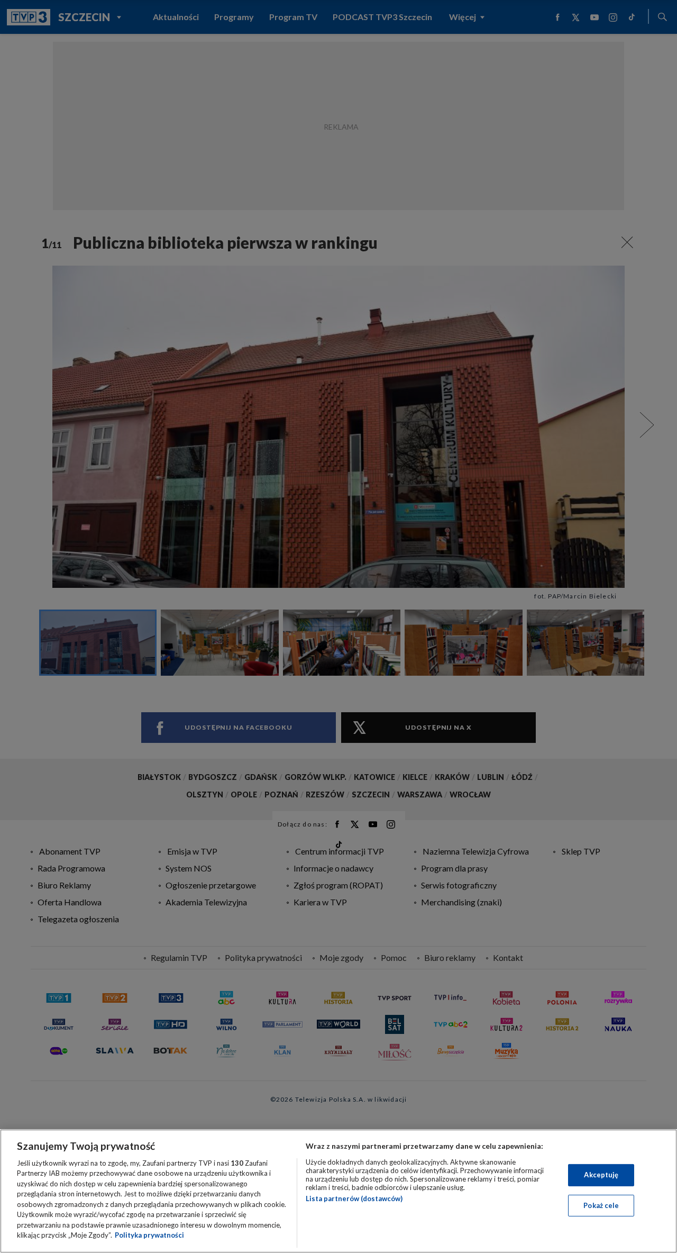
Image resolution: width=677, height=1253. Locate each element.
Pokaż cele (601, 1205)
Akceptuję (601, 1174)
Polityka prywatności (149, 1235)
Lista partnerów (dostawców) (354, 1198)
